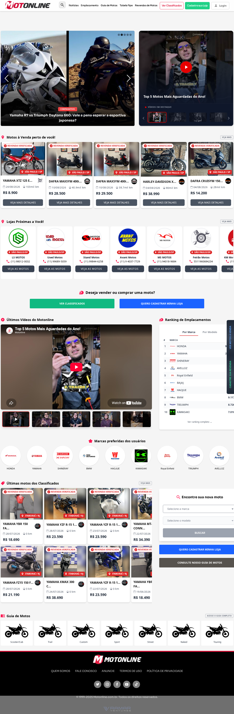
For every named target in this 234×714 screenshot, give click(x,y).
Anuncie (108, 671)
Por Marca (188, 332)
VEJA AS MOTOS (18, 268)
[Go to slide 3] (125, 35)
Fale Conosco (86, 671)
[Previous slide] (6, 78)
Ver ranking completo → (200, 421)
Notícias (73, 5)
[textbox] (179, 509)
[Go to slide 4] (128, 35)
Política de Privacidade (165, 671)
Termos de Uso (131, 671)
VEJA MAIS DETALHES (23, 202)
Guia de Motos (109, 5)
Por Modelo (210, 332)
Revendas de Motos (146, 5)
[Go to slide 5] (130, 35)
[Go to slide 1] (119, 35)
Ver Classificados (172, 5)
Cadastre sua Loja (197, 5)
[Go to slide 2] (122, 35)
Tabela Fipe (126, 5)
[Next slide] (129, 78)
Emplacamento (89, 5)
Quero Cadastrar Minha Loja (162, 303)
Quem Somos (60, 671)
